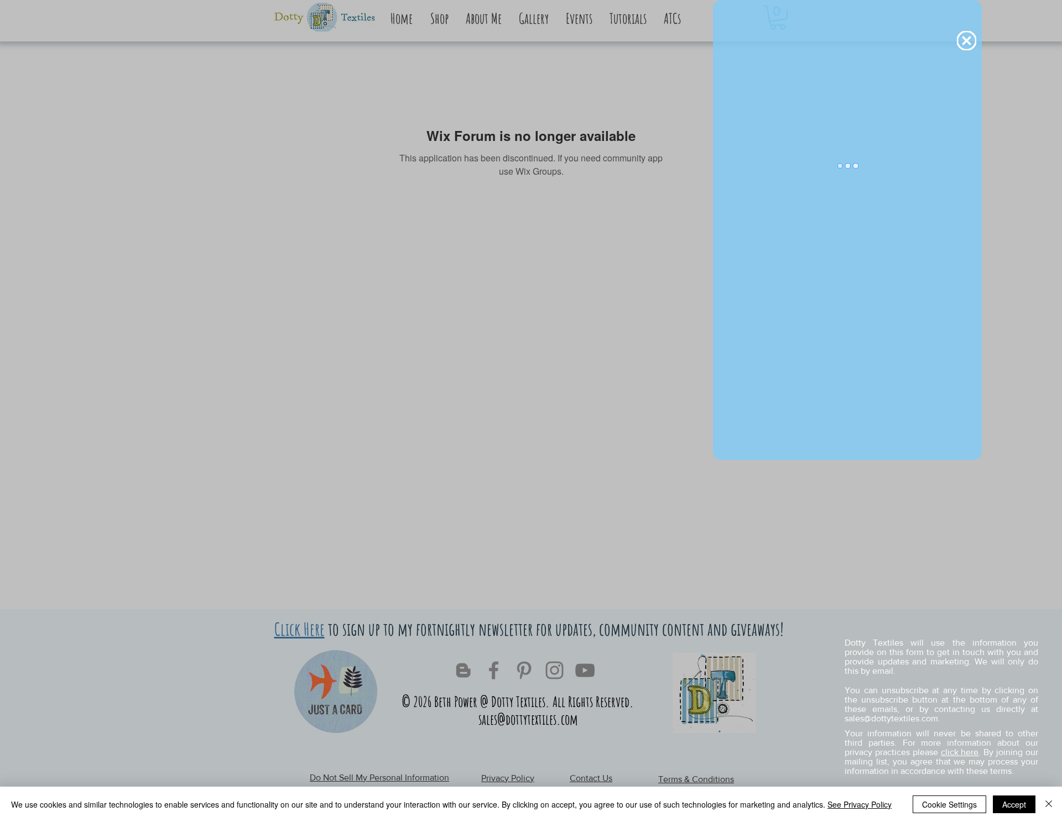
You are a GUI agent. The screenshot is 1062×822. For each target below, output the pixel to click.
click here (960, 752)
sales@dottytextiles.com (891, 718)
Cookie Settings (949, 804)
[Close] (1048, 804)
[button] (966, 40)
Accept (1014, 804)
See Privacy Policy (859, 804)
